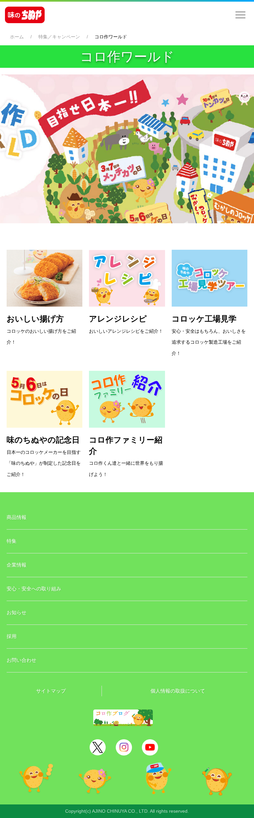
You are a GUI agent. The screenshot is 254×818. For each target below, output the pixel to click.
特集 (12, 541)
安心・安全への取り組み (34, 588)
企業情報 (16, 565)
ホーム (17, 36)
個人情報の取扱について (177, 691)
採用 (12, 636)
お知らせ (16, 612)
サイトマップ (51, 691)
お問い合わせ (21, 660)
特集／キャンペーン (59, 36)
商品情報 (16, 517)
